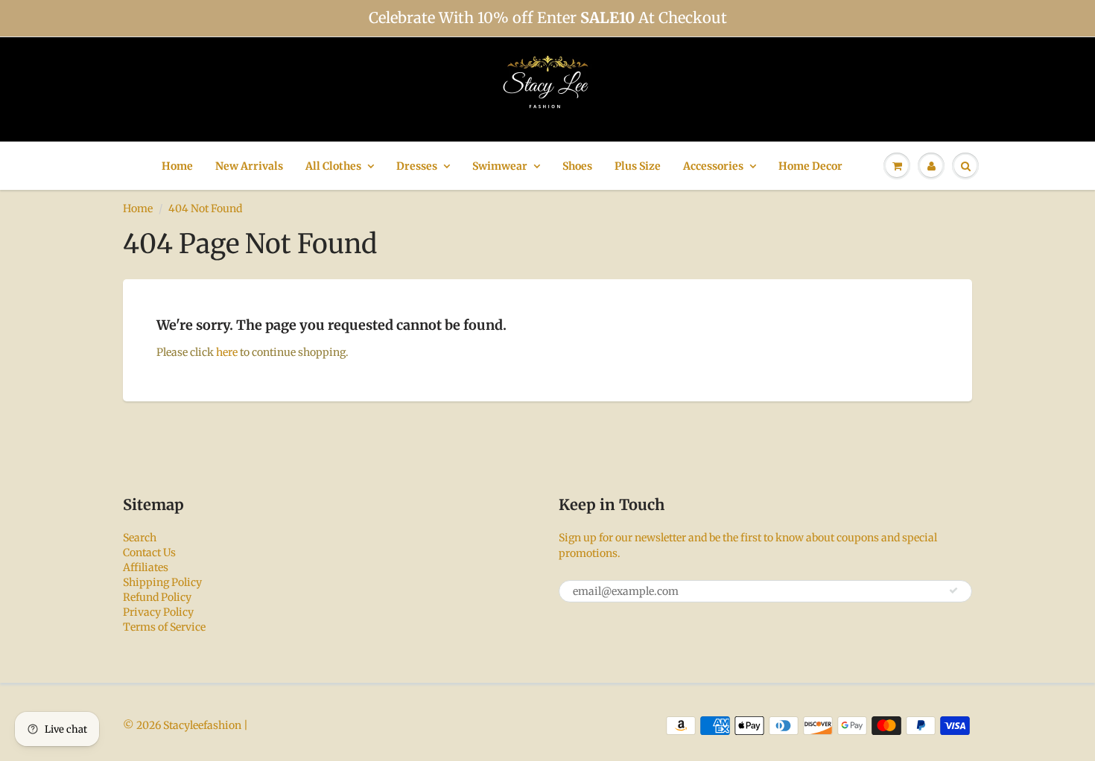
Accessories (713, 166)
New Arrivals (249, 166)
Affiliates (145, 567)
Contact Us (149, 552)
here (227, 352)
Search (139, 537)
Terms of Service (164, 627)
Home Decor (810, 166)
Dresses (416, 166)
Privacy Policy (158, 612)
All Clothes (333, 166)
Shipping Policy (162, 582)
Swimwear (499, 166)
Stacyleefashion (202, 725)
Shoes (577, 166)
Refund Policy (157, 597)
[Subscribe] (953, 590)
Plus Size (638, 166)
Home (177, 166)
